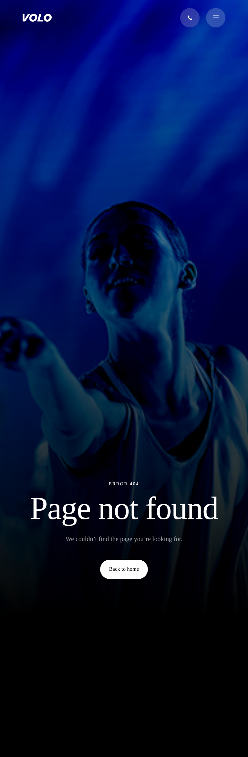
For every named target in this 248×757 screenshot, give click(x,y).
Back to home (124, 569)
